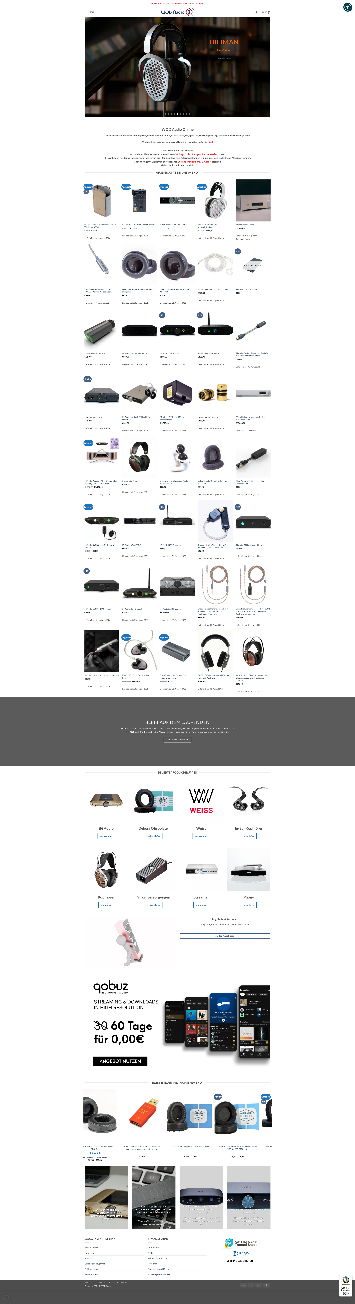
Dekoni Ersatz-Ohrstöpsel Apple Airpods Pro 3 (174, 482)
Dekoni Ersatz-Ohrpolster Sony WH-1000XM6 (213, 482)
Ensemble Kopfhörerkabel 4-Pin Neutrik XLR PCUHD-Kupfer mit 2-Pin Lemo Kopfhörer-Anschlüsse (253, 611)
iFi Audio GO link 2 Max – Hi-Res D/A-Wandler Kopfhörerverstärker (252, 354)
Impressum (153, 1247)
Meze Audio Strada (130, 481)
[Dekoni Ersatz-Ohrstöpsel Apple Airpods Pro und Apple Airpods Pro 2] (118, 1116)
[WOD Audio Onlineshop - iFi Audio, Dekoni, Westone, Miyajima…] (177, 12)
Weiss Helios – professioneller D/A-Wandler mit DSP (251, 418)
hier (210, 141)
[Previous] (91, 67)
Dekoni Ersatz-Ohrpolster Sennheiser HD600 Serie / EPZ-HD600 (259, 1147)
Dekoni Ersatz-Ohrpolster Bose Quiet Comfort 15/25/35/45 (165, 1147)
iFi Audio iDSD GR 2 (93, 417)
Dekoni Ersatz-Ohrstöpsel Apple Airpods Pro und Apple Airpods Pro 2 (118, 1147)
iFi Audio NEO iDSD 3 (131, 545)
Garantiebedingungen (95, 1263)
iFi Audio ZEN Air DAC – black (97, 609)
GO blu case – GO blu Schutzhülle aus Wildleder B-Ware (100, 225)
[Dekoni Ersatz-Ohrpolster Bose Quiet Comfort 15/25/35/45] (165, 1116)
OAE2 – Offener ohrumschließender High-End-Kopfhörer (213, 676)
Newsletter (90, 1253)
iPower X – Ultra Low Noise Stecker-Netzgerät (212, 1146)
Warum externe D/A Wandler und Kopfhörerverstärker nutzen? (106, 1215)
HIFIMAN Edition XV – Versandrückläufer (207, 225)
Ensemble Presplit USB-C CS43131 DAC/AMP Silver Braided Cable (99, 290)
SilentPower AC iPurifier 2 (95, 353)
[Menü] (350, 1276)
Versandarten (91, 1274)
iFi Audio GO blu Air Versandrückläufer (139, 224)
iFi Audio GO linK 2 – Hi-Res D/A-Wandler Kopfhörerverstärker (212, 546)
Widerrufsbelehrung (157, 1258)
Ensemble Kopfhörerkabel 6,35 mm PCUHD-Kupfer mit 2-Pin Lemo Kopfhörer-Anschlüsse (213, 611)
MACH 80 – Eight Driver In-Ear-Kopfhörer (136, 676)
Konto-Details (91, 1247)
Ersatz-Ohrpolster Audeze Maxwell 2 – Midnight (176, 290)
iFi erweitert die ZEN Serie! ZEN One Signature (201, 1208)
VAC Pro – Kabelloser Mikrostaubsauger (101, 675)
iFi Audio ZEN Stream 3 (132, 609)
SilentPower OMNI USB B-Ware (173, 224)
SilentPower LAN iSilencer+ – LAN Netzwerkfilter (250, 482)
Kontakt (88, 1258)
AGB (150, 1253)
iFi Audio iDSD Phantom (170, 609)
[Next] (263, 67)
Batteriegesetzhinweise (159, 1274)
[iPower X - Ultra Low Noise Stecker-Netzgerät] (212, 1116)
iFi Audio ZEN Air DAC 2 (171, 353)
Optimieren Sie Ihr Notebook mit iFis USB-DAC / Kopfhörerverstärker (154, 1209)
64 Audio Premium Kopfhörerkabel (213, 289)
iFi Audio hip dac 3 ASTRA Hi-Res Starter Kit (136, 418)
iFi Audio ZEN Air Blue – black (249, 545)
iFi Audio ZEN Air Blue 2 (208, 353)
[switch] (346, 1293)
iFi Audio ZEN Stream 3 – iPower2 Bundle (99, 546)
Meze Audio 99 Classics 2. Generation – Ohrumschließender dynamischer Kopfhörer (252, 677)
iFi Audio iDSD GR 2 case (246, 289)
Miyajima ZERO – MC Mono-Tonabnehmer (172, 418)
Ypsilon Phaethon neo (245, 224)
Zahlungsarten (92, 1269)
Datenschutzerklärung (158, 1269)
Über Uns (100, 1283)
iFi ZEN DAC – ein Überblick (249, 1209)
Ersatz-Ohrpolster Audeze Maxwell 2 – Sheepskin (138, 290)
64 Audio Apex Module (208, 417)
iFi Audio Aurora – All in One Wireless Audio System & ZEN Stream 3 (100, 482)
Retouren (152, 1263)
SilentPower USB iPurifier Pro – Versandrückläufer (173, 676)
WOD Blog (89, 1283)
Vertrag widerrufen (240, 1260)
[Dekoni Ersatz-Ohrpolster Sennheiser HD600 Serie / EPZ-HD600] (260, 1116)
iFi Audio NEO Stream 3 (170, 545)
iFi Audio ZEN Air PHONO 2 (134, 353)
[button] (90, 12)
